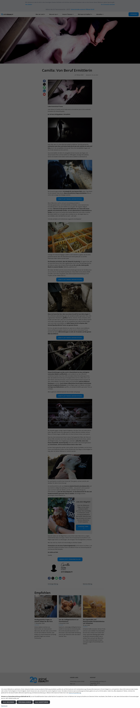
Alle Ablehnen (8, 702)
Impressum (4, 706)
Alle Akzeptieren (41, 702)
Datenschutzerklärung (75, 693)
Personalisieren (24, 702)
